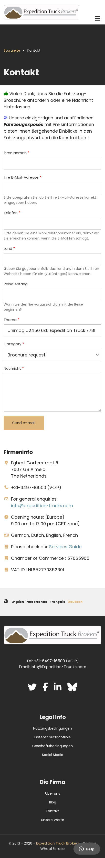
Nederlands (36, 601)
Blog (52, 802)
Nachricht (12, 368)
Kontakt (52, 811)
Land (8, 248)
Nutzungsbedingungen (52, 728)
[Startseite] (41, 12)
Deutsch (75, 601)
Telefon (11, 212)
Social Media (52, 754)
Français (57, 601)
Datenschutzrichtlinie (52, 737)
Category (12, 343)
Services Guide (65, 547)
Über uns (52, 793)
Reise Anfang (16, 283)
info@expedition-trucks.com (42, 506)
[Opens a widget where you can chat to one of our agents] (86, 849)
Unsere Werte (52, 819)
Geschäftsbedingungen (52, 746)
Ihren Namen (15, 152)
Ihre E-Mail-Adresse (21, 177)
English (17, 601)
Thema (10, 319)
